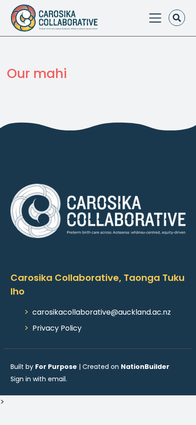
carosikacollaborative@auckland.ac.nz (101, 312)
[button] (177, 18)
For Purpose (56, 366)
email (57, 379)
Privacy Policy (57, 328)
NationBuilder (145, 366)
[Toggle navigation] (155, 18)
